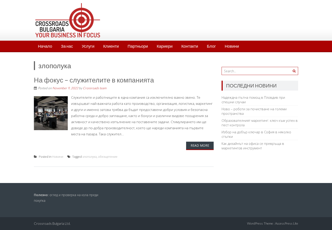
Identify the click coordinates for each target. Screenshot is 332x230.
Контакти (189, 46)
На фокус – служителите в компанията (94, 80)
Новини (232, 46)
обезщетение (107, 157)
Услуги (88, 46)
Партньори (138, 46)
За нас (67, 46)
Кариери (165, 46)
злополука (89, 157)
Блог (211, 46)
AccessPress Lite (286, 223)
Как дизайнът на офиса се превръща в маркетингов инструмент (253, 145)
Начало (45, 46)
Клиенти (111, 46)
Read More (200, 145)
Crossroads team (94, 88)
